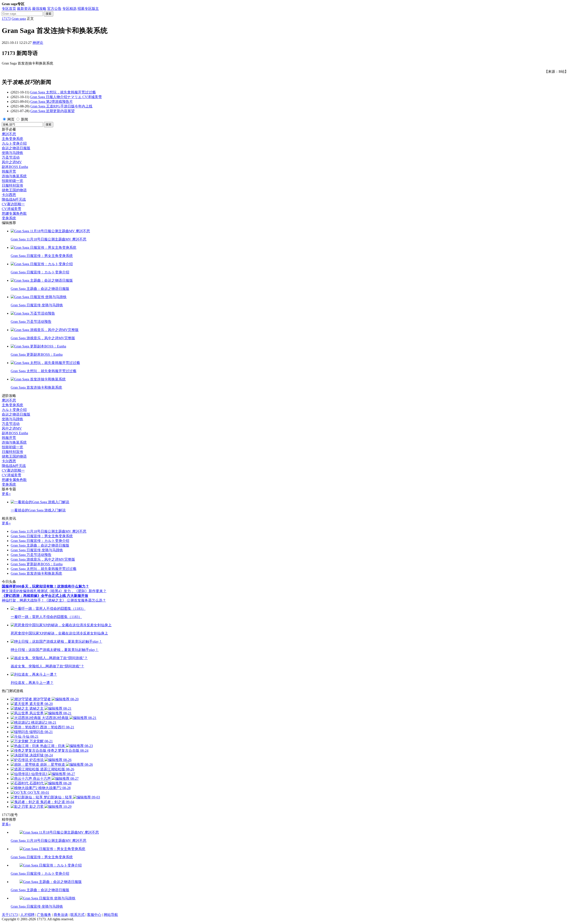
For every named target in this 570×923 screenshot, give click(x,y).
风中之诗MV (12, 162)
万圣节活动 (11, 157)
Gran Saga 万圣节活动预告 (31, 555)
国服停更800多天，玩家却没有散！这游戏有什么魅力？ (45, 586)
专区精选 (69, 8)
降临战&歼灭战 (14, 199)
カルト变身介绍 (14, 143)
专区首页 (9, 8)
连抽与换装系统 (14, 176)
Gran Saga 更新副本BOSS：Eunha (37, 564)
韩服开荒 (9, 171)
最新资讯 (24, 8)
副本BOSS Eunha (15, 167)
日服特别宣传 (12, 185)
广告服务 (44, 915)
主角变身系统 (12, 139)
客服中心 (94, 915)
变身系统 (9, 218)
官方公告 (54, 8)
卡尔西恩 (9, 195)
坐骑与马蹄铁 (12, 153)
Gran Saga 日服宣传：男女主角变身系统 (42, 536)
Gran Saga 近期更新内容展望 (52, 111)
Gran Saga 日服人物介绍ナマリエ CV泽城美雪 (66, 97)
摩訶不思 (9, 134)
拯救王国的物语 (14, 190)
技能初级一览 (12, 181)
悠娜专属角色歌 (14, 213)
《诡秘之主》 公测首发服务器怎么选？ (75, 600)
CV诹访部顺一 (13, 204)
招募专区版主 (88, 8)
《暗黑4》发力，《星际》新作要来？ (77, 591)
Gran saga (19, 18)
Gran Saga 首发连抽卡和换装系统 (36, 573)
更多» (6, 494)
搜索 (48, 13)
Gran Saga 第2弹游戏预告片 (51, 101)
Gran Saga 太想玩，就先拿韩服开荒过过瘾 (63, 92)
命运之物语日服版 (16, 148)
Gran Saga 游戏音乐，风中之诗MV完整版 (43, 559)
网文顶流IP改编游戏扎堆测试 (25, 591)
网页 (10, 119)
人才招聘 (27, 915)
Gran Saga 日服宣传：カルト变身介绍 (40, 541)
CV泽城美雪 (11, 209)
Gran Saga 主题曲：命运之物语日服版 (40, 545)
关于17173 (10, 915)
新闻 (24, 119)
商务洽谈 (61, 915)
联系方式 (77, 915)
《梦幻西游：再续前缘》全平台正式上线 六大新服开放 (45, 596)
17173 (6, 18)
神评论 (38, 42)
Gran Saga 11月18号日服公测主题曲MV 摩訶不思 (48, 531)
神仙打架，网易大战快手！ (23, 600)
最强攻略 (39, 8)
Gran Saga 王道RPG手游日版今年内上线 (61, 106)
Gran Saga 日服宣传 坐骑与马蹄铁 (37, 550)
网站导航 (111, 915)
